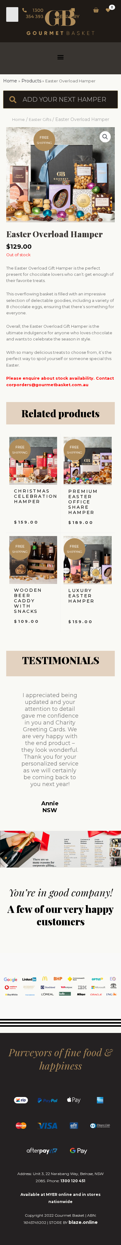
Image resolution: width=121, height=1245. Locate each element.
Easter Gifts (40, 119)
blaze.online (83, 1222)
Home (18, 119)
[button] (61, 57)
